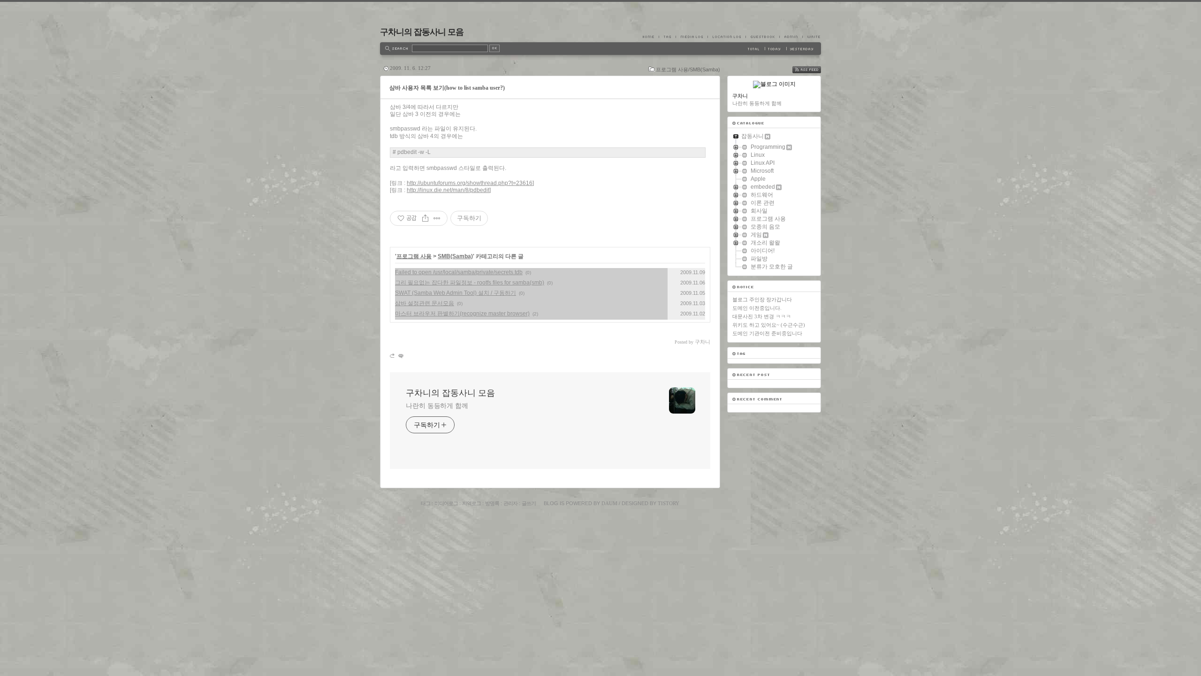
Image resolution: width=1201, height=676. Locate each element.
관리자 (510, 503)
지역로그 (471, 503)
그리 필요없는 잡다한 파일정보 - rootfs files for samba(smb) (469, 282)
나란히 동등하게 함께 (437, 405)
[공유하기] (425, 218)
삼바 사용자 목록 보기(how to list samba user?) (447, 87)
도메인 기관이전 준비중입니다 (767, 333)
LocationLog (726, 36)
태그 (425, 503)
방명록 (492, 503)
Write (811, 36)
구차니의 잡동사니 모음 (422, 32)
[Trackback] (393, 355)
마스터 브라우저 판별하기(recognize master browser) (462, 313)
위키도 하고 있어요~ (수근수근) (768, 325)
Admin (790, 36)
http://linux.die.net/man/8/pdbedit (448, 190)
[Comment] (400, 355)
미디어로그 (446, 503)
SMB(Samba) (455, 256)
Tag (667, 36)
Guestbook (762, 36)
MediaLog (691, 36)
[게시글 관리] (437, 218)
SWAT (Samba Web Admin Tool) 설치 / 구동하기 (455, 293)
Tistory (668, 503)
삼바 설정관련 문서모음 (424, 303)
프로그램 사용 (414, 256)
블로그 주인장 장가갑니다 (762, 299)
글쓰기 (529, 503)
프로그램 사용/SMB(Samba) (688, 69)
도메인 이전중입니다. (757, 308)
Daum (609, 503)
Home (651, 36)
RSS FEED (813, 69)
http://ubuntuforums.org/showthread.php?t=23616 (469, 183)
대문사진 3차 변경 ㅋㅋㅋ (761, 316)
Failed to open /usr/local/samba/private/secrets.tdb (459, 272)
